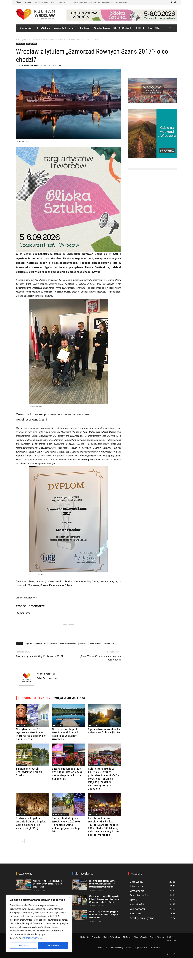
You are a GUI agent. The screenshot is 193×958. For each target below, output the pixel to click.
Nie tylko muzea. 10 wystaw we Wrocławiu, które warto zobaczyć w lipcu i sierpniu (31, 734)
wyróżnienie (109, 644)
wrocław (53, 644)
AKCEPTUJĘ (53, 945)
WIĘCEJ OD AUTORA (69, 698)
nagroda (28, 644)
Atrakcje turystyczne (60, 814)
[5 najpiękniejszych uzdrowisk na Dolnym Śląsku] (32, 755)
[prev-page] (18, 841)
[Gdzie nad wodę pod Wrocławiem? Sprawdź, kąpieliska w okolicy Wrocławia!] (68, 715)
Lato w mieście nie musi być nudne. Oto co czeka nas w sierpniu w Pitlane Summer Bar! (67, 773)
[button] (169, 28)
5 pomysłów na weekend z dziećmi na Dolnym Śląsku (104, 731)
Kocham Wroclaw (30, 65)
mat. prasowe (31, 44)
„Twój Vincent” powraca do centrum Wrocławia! (100, 658)
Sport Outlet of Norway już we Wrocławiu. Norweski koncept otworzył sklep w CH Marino (102, 884)
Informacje (35, 39)
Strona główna (22, 39)
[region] (39, 923)
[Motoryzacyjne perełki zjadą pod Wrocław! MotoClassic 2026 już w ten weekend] (23, 885)
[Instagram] (175, 2)
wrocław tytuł (95, 644)
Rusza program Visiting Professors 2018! (39, 656)
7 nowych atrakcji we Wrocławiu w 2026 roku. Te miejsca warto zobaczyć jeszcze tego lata (66, 825)
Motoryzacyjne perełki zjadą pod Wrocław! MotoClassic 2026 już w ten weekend (47, 884)
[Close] (69, 897)
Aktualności (21, 725)
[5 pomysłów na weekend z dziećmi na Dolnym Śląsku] (104, 715)
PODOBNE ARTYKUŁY (34, 698)
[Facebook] (171, 2)
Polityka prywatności (32, 938)
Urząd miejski (40, 644)
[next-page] (23, 841)
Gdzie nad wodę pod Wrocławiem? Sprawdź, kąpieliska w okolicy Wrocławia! (66, 734)
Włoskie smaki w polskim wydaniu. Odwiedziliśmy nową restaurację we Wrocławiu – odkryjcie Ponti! (104, 899)
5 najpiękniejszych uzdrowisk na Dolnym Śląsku (29, 772)
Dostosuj (23, 945)
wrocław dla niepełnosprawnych (73, 644)
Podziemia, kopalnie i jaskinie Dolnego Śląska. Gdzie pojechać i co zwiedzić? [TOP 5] (31, 823)
